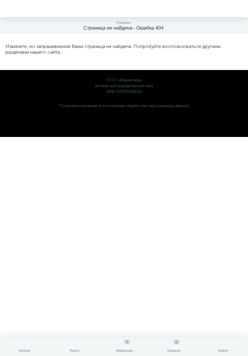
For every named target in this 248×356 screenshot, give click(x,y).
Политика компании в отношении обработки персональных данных (124, 105)
